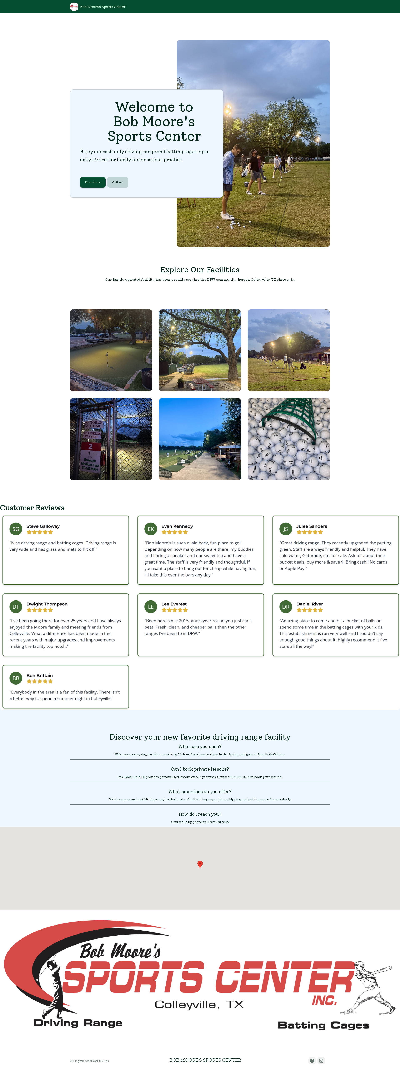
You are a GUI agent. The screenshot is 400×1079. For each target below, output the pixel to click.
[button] (200, 864)
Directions (93, 182)
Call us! (117, 182)
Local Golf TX (134, 777)
